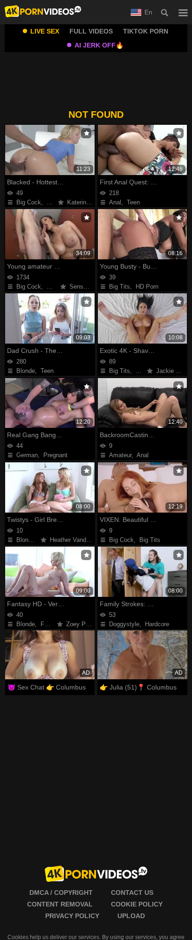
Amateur (120, 455)
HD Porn (147, 286)
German (27, 455)
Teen (133, 202)
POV (142, 370)
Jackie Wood (173, 370)
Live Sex (44, 31)
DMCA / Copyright (61, 892)
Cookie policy (137, 904)
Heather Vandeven (74, 539)
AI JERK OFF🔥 (99, 45)
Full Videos (91, 31)
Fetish (49, 624)
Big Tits (119, 286)
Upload (131, 916)
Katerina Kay (84, 202)
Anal (115, 202)
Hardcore (157, 624)
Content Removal (60, 904)
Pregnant (55, 455)
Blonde (25, 370)
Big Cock (28, 202)
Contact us (132, 892)
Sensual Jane (87, 286)
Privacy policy (72, 916)
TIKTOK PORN (145, 31)
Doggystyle (124, 624)
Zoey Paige (81, 624)
